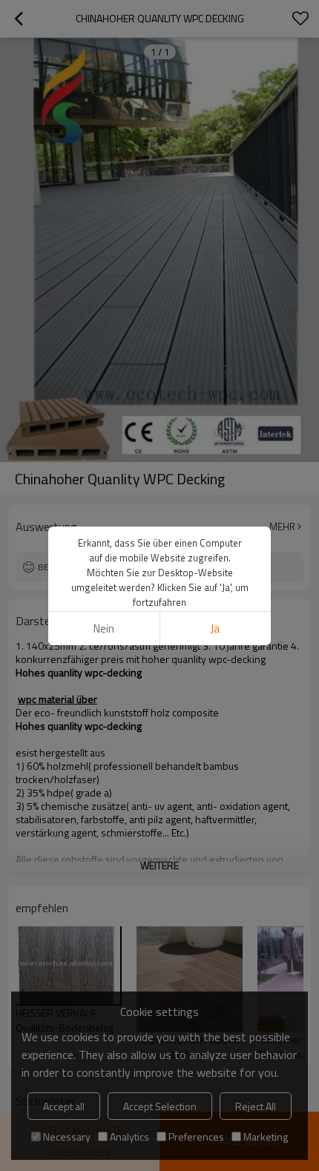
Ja (215, 628)
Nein (103, 628)
